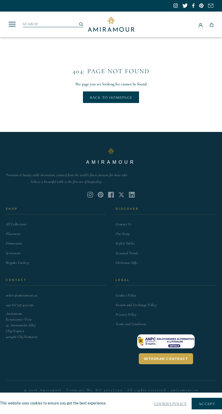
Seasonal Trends (127, 253)
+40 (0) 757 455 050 (20, 305)
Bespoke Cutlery (17, 262)
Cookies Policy (126, 295)
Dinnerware (14, 243)
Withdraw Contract (166, 358)
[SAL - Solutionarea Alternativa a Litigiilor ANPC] (166, 341)
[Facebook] (111, 195)
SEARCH (30, 24)
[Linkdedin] (121, 195)
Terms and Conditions (131, 324)
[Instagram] (90, 195)
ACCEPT (207, 404)
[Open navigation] (12, 24)
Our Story (123, 233)
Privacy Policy (126, 314)
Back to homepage (111, 97)
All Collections (16, 224)
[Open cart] (211, 24)
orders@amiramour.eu (21, 295)
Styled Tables (125, 243)
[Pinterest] (100, 195)
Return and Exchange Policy (136, 305)
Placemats (13, 233)
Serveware (13, 253)
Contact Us (124, 224)
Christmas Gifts (127, 262)
